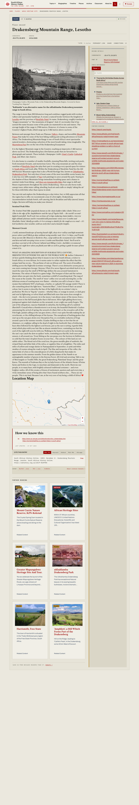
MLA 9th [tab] (71, 452)
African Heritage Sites (66, 510)
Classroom (98, 3)
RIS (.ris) (37, 469)
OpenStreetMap (72, 425)
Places (81, 3)
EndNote (47, 469)
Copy (81, 458)
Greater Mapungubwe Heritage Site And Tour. (29, 571)
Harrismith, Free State (29, 629)
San (40, 177)
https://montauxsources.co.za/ (103, 201)
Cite (84, 43)
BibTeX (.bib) (24, 469)
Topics (52, 3)
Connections (120, 43)
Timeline (73, 3)
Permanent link (99, 43)
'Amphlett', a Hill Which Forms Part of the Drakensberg (67, 632)
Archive (89, 3)
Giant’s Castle (67, 154)
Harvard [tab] (55, 452)
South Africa (19, 169)
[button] (48, 402)
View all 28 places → (100, 122)
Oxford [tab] (63, 452)
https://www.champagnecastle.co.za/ (106, 196)
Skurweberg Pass (19, 145)
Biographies (62, 3)
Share (109, 43)
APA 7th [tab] (47, 452)
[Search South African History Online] (115, 4)
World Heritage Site (29, 11)
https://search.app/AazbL (101, 129)
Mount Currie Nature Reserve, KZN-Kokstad (29, 511)
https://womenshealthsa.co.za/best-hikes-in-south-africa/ (41, 441)
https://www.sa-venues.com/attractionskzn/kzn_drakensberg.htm (44, 438)
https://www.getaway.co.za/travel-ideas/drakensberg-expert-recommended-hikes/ (108, 189)
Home (11, 11)
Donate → (49, 665)
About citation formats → (76, 469)
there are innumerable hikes (50, 182)
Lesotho (15, 119)
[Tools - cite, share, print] (119, 4)
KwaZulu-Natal (42, 119)
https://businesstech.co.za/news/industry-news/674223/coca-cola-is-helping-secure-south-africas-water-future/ (108, 236)
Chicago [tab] (79, 452)
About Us (108, 3)
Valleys (55, 134)
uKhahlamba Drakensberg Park (64, 571)
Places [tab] (96, 68)
